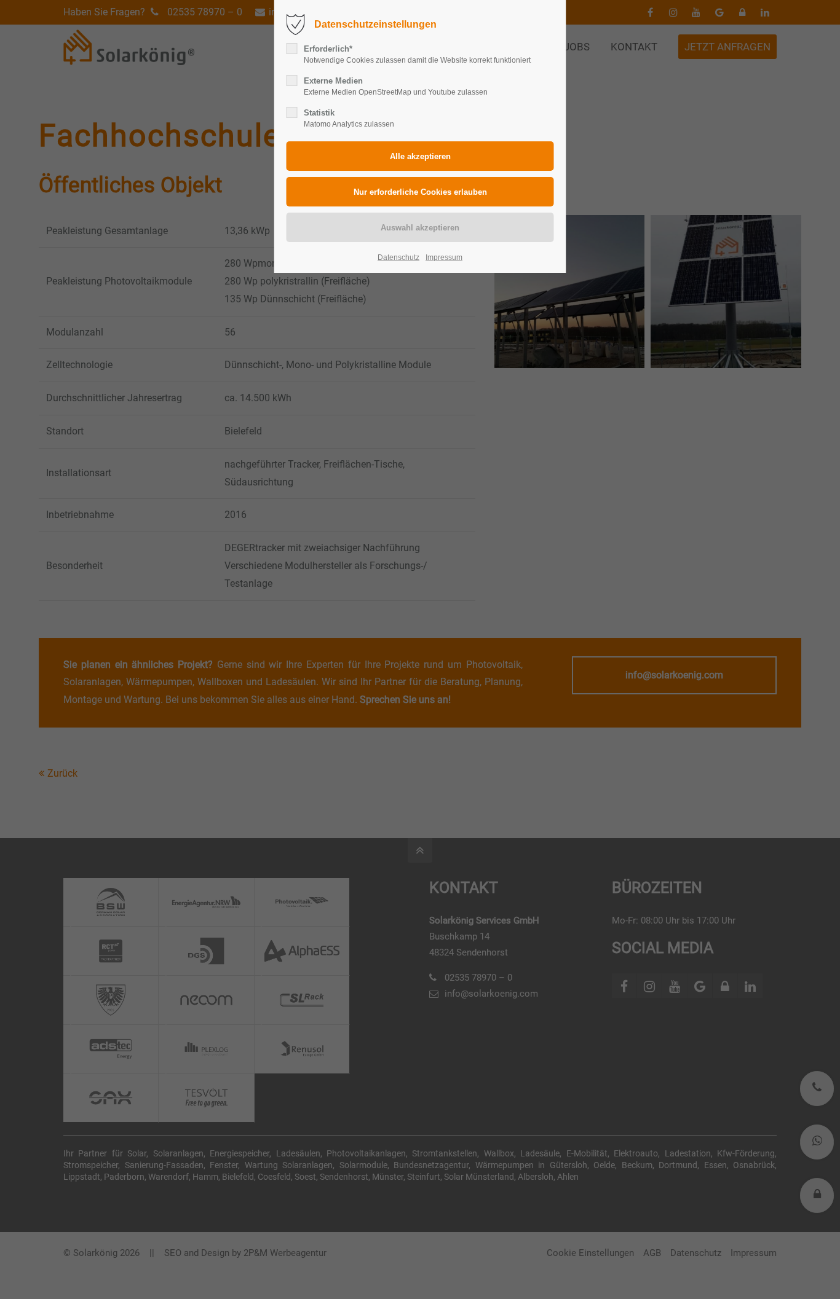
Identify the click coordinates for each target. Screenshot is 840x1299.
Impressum (444, 257)
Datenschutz (398, 257)
